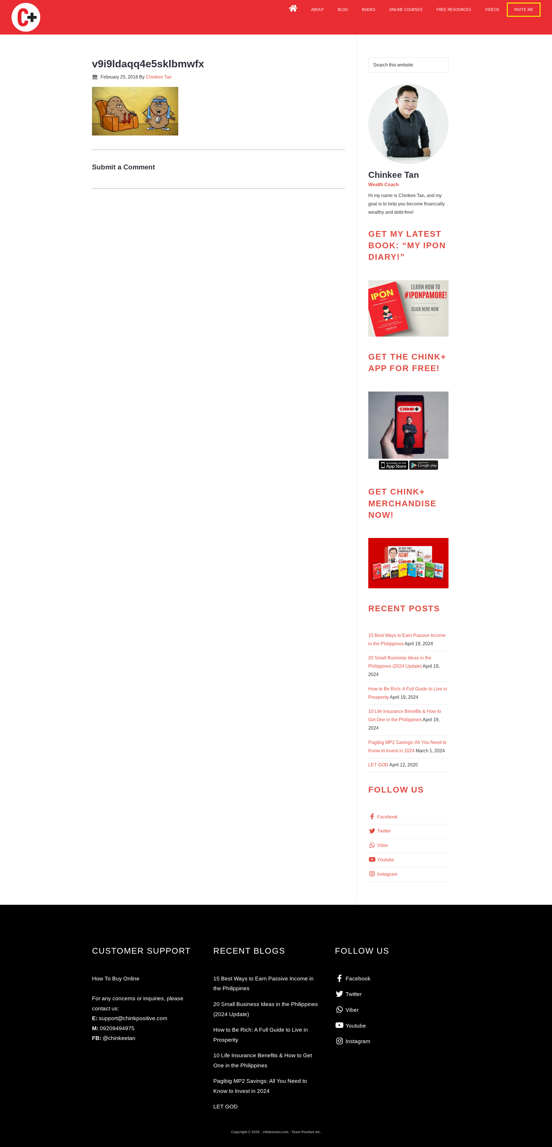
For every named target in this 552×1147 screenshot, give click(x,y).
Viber (382, 845)
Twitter (383, 831)
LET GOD (378, 764)
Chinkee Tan (26, 17)
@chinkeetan (119, 1038)
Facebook (387, 816)
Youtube (385, 859)
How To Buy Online (115, 979)
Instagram (386, 874)
